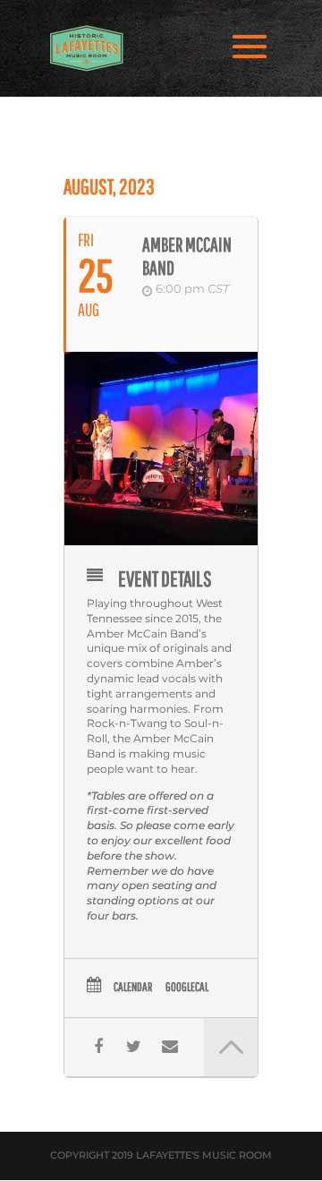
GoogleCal (186, 987)
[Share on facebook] (98, 1047)
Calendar (133, 987)
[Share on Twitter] (133, 1047)
